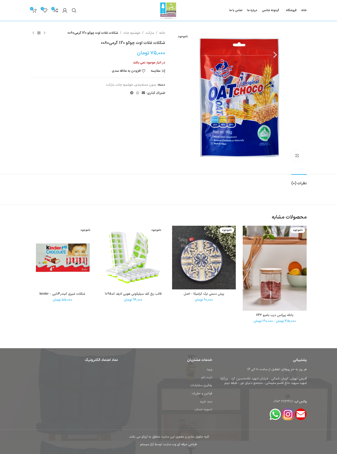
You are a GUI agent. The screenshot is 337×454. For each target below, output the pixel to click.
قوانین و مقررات (202, 393)
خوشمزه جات (131, 33)
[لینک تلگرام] (132, 93)
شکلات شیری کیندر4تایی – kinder (62, 293)
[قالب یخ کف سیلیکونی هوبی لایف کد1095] (133, 258)
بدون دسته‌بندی (145, 84)
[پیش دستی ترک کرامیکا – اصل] (204, 258)
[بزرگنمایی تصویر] (297, 155)
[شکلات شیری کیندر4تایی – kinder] (62, 258)
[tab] (299, 181)
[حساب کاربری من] (64, 10)
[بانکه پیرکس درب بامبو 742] (275, 268)
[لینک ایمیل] (143, 93)
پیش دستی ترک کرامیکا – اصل (204, 293)
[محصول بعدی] (33, 33)
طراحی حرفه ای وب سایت (180, 444)
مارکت (149, 33)
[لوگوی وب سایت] (168, 10)
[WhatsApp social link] (137, 93)
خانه (162, 33)
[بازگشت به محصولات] (39, 33)
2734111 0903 (283, 401)
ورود (209, 369)
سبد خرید (206, 401)
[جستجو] (74, 10)
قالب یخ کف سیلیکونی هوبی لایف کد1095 (133, 293)
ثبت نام (206, 377)
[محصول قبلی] (44, 33)
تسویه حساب (203, 409)
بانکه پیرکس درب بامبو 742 (274, 315)
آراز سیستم (147, 444)
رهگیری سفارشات (201, 385)
